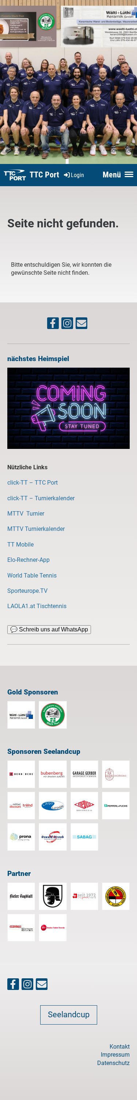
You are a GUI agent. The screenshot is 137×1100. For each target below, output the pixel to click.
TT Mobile (20, 544)
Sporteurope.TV (27, 590)
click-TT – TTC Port (32, 482)
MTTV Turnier (26, 513)
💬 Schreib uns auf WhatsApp (49, 629)
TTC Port (44, 174)
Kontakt (120, 1046)
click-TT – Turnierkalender (41, 498)
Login (77, 175)
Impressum (115, 1054)
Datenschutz (113, 1063)
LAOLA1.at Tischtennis (36, 606)
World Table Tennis (32, 575)
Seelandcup (69, 1014)
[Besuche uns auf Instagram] (67, 325)
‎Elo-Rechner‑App (28, 559)
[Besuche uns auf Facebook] (53, 325)
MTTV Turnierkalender (36, 528)
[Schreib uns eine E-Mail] (81, 325)
